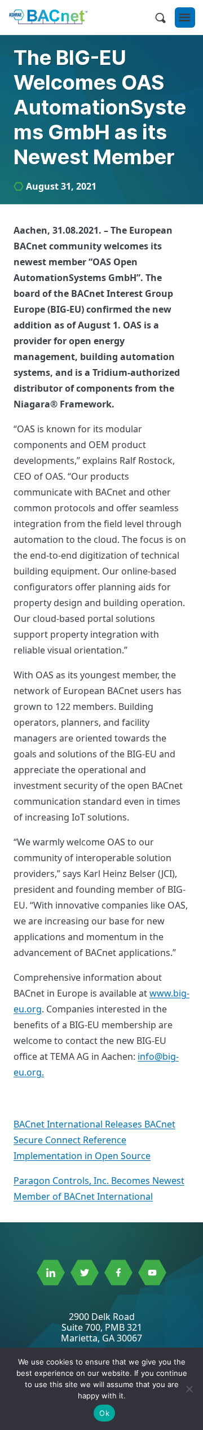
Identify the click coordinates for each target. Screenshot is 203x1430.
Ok (104, 1413)
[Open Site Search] (160, 17)
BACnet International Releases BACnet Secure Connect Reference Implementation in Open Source (94, 1140)
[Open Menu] (185, 17)
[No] (189, 1388)
